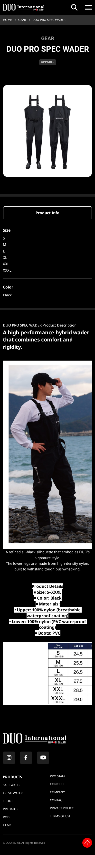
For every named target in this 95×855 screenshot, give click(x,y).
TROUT (8, 801)
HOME (7, 20)
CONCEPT (57, 784)
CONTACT (57, 800)
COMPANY (57, 792)
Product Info (47, 212)
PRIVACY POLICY (62, 808)
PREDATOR (11, 809)
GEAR (22, 20)
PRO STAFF (58, 776)
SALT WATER (11, 785)
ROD (6, 817)
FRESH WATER (13, 793)
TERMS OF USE (60, 816)
